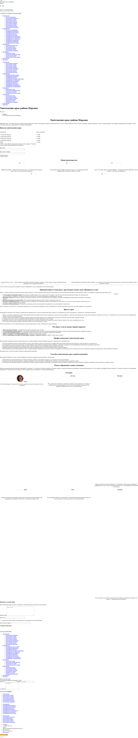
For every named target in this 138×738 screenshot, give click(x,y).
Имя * (1, 681)
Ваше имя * (3, 617)
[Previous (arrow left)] (0, 737)
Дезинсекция (6, 694)
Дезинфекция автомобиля (9, 705)
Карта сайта (6, 732)
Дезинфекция (6, 704)
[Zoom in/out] (4, 736)
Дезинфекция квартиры (9, 709)
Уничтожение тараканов (9, 701)
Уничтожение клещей (8, 695)
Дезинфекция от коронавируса (10, 710)
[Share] (2, 736)
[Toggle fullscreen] (3, 736)
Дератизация (6, 715)
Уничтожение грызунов (9, 717)
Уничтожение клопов (8, 696)
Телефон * (19, 681)
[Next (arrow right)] (2, 737)
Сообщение (3, 689)
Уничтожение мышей (8, 719)
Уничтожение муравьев (8, 700)
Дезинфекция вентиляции (9, 706)
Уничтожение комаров (8, 697)
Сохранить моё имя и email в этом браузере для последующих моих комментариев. (21, 620)
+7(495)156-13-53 (4, 13)
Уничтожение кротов (8, 720)
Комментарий (3, 615)
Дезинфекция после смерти (9, 713)
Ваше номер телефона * (6, 623)
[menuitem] (6, 15)
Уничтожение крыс (7, 718)
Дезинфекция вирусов (8, 708)
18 (11, 731)
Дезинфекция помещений (9, 712)
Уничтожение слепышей (9, 722)
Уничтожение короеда (8, 699)
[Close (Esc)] (0, 736)
